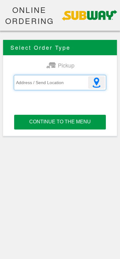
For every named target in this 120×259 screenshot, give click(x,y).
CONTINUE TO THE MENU (60, 121)
